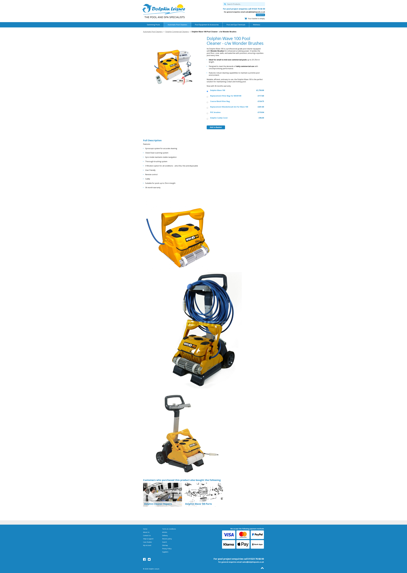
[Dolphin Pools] (163, 11)
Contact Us (260, 15)
